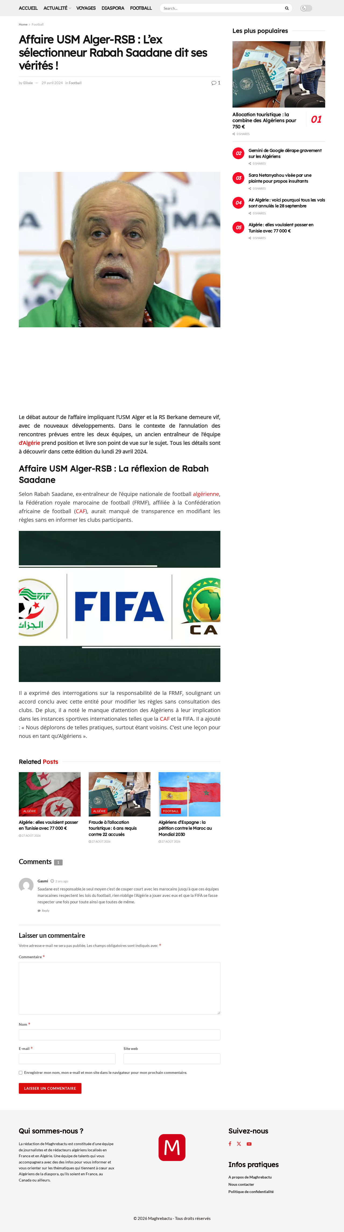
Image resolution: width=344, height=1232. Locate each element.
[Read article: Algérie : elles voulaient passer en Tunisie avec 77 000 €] (50, 794)
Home (23, 24)
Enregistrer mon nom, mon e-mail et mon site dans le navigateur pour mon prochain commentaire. (105, 1072)
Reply (45, 910)
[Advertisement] (119, 132)
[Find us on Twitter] (238, 1144)
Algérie (29, 811)
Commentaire (32, 956)
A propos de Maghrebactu (250, 1177)
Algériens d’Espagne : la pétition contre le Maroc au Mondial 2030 (185, 828)
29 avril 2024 (52, 83)
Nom (25, 1024)
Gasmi (43, 881)
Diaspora (113, 8)
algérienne (206, 494)
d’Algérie (29, 442)
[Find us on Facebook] (229, 1144)
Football (141, 8)
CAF (80, 511)
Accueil (28, 8)
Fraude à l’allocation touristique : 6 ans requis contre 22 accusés (113, 828)
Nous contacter (241, 1184)
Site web (131, 1048)
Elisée (28, 83)
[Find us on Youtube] (249, 1144)
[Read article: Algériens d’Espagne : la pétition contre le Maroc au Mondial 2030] (189, 794)
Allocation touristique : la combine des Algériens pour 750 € (264, 120)
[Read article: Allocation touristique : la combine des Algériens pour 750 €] (278, 74)
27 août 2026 (31, 835)
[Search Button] (287, 8)
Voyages (86, 8)
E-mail (26, 1048)
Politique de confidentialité (251, 1191)
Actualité (55, 8)
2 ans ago (61, 881)
